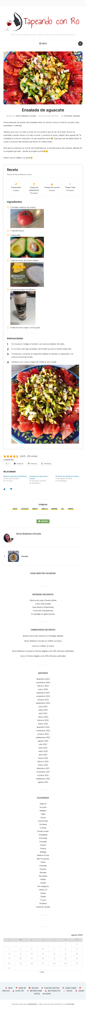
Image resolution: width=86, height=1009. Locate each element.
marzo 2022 (43, 758)
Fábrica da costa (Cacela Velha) (43, 600)
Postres (43, 869)
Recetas (76, 116)
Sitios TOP (19, 991)
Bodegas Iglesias (56, 636)
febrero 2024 (43, 686)
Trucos (43, 900)
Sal (62, 509)
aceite (15, 509)
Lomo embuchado (43, 604)
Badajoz (43, 810)
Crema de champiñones (43, 610)
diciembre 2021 (43, 768)
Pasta (43, 862)
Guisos (43, 845)
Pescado (43, 866)
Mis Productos (43, 859)
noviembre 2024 (43, 682)
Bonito (35, 509)
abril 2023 (43, 713)
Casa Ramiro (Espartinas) (43, 607)
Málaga (43, 852)
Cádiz (43, 814)
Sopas (43, 893)
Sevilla (43, 883)
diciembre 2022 (43, 727)
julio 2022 (43, 744)
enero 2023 (43, 724)
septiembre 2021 (43, 779)
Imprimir (44, 521)
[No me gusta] (11, 489)
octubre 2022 (43, 734)
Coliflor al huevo (54, 641)
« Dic (42, 972)
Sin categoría (43, 886)
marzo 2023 (43, 717)
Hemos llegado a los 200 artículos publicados (54, 651)
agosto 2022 (43, 741)
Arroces (43, 807)
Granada (43, 841)
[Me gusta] (4, 489)
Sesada (24, 556)
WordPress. (33, 1004)
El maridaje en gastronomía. (43, 614)
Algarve (43, 804)
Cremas (43, 828)
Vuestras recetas (43, 907)
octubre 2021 (43, 775)
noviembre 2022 (43, 730)
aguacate (24, 509)
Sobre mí (43, 890)
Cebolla (45, 509)
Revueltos (43, 876)
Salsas (43, 879)
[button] (43, 43)
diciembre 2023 (43, 693)
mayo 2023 (43, 710)
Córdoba (43, 824)
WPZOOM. (71, 1004)
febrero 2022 (43, 761)
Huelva (43, 848)
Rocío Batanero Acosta (26, 116)
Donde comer (43, 831)
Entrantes (68, 116)
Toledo (43, 896)
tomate (70, 509)
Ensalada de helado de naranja (67, 476)
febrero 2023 (43, 720)
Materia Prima (43, 855)
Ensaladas (43, 835)
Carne (43, 817)
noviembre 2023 (43, 696)
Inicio (10, 988)
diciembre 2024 (43, 679)
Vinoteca (43, 903)
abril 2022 (43, 754)
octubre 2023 (43, 700)
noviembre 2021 (43, 772)
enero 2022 (43, 765)
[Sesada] (13, 556)
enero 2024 (43, 689)
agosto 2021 (43, 782)
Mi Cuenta (47, 994)
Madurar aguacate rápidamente (15, 476)
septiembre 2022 (43, 737)
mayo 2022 (43, 751)
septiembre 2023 (43, 703)
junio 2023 (43, 706)
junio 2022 (43, 748)
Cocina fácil (43, 821)
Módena (54, 509)
